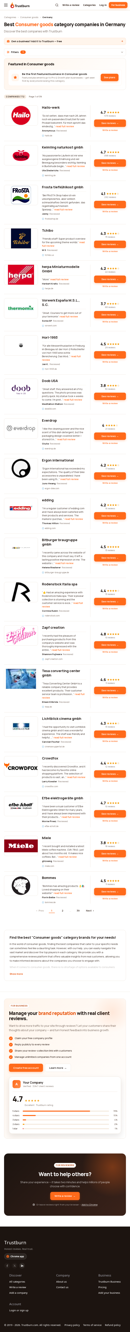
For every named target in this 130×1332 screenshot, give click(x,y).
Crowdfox (50, 758)
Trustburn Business (109, 1281)
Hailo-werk (51, 107)
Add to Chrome (90, 1204)
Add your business (109, 1292)
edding (48, 500)
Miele (46, 838)
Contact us (62, 1287)
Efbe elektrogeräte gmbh (62, 798)
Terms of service (92, 1325)
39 (78, 910)
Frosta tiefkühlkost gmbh (62, 187)
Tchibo (47, 230)
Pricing (102, 1287)
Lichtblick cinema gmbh (61, 718)
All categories (17, 1281)
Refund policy (113, 1325)
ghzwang (47, 861)
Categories (89, 5)
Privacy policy (72, 1325)
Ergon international (58, 460)
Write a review (70, 5)
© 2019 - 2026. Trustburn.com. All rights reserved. (32, 1325)
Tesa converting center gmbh (61, 673)
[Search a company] (56, 5)
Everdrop (49, 420)
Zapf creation (53, 627)
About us (61, 1281)
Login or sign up (18, 1310)
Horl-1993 (50, 337)
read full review (65, 126)
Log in (103, 5)
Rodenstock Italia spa (59, 584)
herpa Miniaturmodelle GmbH (60, 268)
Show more (16, 974)
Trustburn (15, 1242)
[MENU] (6, 5)
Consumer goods (29, 17)
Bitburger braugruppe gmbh (59, 542)
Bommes (49, 877)
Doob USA (50, 380)
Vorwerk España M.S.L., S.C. (61, 302)
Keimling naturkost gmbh (62, 147)
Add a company (18, 1292)
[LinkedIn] (22, 1266)
